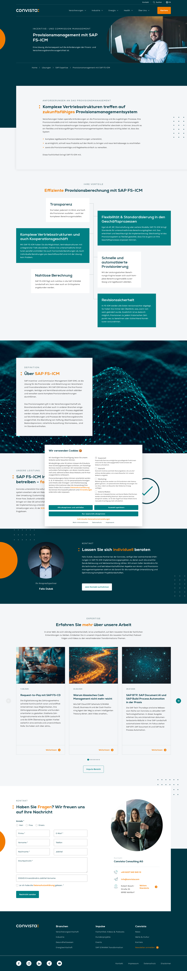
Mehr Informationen (80, 522)
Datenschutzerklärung (79, 487)
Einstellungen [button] (86, 490)
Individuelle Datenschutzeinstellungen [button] (93, 519)
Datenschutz (97, 522)
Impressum (110, 522)
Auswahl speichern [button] (116, 507)
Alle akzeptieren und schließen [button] (71, 507)
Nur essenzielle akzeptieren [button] (93, 514)
